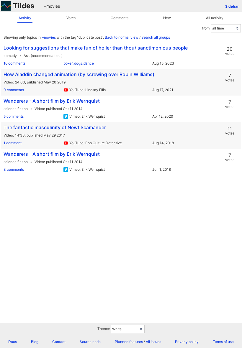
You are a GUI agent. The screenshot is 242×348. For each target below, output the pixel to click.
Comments (119, 18)
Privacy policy (187, 341)
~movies (52, 6)
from (206, 28)
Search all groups (155, 37)
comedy (10, 55)
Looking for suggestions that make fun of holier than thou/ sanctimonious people (96, 48)
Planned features (129, 341)
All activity (214, 18)
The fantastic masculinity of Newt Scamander (55, 127)
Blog (34, 341)
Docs (12, 341)
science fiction (16, 108)
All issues (153, 341)
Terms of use (223, 341)
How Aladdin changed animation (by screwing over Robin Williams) (79, 74)
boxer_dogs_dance (78, 63)
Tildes (23, 5)
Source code (90, 341)
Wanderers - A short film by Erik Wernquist (52, 101)
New (167, 18)
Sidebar (232, 6)
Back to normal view (121, 37)
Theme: (103, 328)
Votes (71, 18)
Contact (59, 341)
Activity (25, 18)
